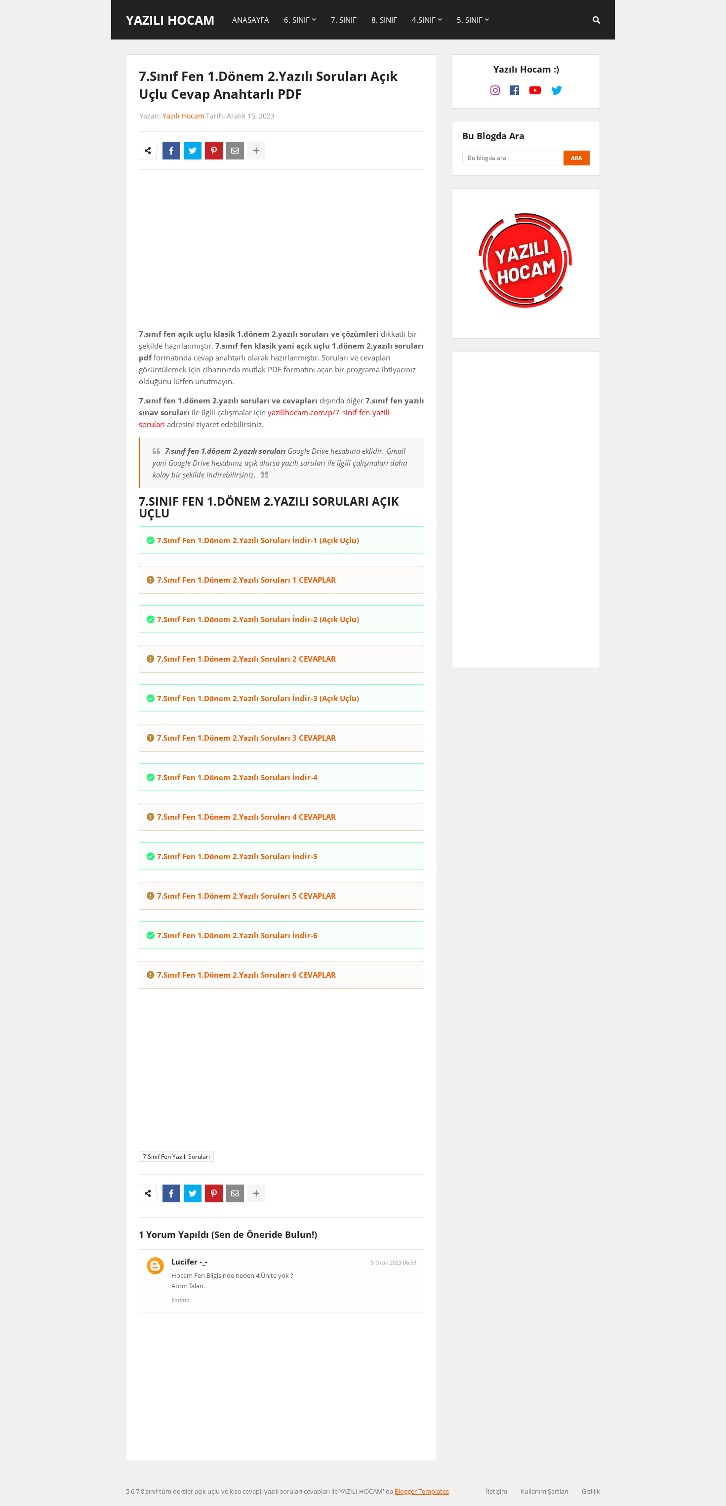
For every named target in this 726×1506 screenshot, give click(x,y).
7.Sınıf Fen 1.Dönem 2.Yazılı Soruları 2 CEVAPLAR (246, 659)
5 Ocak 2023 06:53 (393, 1262)
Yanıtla (180, 1300)
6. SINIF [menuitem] (297, 20)
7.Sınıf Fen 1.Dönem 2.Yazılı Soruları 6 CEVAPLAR (246, 975)
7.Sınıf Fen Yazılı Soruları (176, 1156)
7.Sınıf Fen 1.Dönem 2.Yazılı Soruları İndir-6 (237, 935)
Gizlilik (591, 1491)
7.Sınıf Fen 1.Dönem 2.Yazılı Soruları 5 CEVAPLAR (246, 896)
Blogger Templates (422, 1491)
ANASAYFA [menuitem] (250, 20)
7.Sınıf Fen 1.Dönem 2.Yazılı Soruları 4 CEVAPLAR (246, 817)
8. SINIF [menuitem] (384, 20)
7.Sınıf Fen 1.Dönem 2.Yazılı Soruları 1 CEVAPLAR (246, 580)
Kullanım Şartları (544, 1491)
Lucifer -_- (189, 1262)
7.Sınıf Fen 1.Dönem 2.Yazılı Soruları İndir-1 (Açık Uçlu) (258, 540)
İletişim (496, 1491)
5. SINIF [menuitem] (470, 20)
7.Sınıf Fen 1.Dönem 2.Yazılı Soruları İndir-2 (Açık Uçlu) (258, 619)
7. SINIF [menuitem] (344, 20)
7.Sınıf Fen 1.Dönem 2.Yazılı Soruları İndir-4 (237, 777)
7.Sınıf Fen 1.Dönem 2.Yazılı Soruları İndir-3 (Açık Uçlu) (258, 698)
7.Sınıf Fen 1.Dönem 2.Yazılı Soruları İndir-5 (237, 856)
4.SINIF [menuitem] (424, 20)
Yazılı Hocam (170, 19)
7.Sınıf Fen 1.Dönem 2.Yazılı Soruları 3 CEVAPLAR (246, 738)
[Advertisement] (281, 251)
